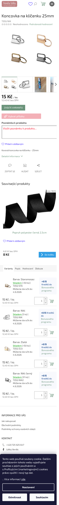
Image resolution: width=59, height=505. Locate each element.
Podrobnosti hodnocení (40, 24)
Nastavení (28, 487)
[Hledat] (35, 4)
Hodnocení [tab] (27, 268)
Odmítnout (14, 497)
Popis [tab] (17, 268)
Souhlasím (42, 497)
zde (23, 479)
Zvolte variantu (13, 107)
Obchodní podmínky (11, 425)
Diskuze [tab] (39, 268)
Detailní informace (11, 156)
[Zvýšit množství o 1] (45, 299)
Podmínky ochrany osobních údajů (18, 429)
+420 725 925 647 (15, 444)
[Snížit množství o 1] (45, 302)
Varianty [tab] (8, 268)
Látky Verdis (12, 449)
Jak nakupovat (9, 421)
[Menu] (52, 4)
